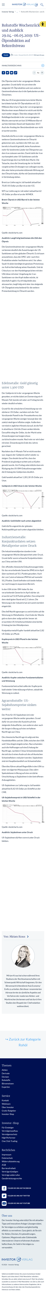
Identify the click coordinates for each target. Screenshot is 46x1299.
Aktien (5, 1070)
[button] (42, 24)
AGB (4, 1165)
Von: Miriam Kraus (14, 936)
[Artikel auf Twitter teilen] (7, 72)
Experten (6, 1087)
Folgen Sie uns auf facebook (19, 1188)
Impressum (6, 1154)
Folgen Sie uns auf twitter (19, 1196)
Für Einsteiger (8, 1127)
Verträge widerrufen (11, 1175)
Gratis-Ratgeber (9, 1110)
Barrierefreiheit (9, 1168)
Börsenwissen (8, 1083)
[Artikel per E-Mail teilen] (11, 72)
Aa (38, 73)
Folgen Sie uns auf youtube (19, 1203)
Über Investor (8, 1107)
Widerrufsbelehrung (11, 1161)
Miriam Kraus (39, 55)
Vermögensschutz (9, 1134)
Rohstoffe (6, 1080)
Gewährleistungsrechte (12, 1178)
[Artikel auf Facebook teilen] (3, 72)
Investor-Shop (8, 1114)
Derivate (6, 1073)
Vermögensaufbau (10, 1131)
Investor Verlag (8, 12)
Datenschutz (7, 1158)
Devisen (5, 1077)
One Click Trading (9, 1141)
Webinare (6, 1104)
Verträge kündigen (10, 1171)
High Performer (8, 1137)
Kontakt (5, 1100)
